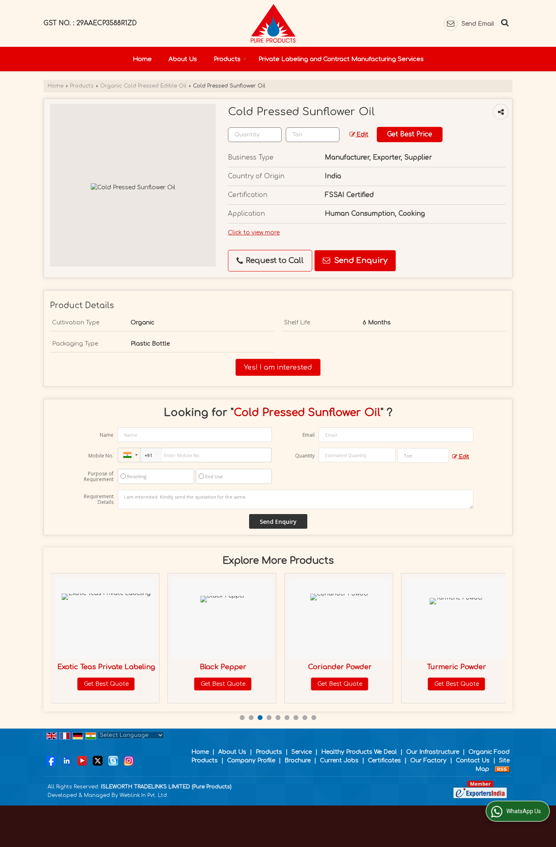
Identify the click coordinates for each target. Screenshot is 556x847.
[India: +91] (129, 455)
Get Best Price (409, 134)
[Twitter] (98, 760)
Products (227, 59)
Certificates (384, 760)
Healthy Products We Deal (359, 752)
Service (301, 752)
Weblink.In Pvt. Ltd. (144, 795)
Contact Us (473, 760)
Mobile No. (101, 455)
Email (308, 434)
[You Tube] (82, 760)
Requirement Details (99, 499)
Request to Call (274, 260)
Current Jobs (339, 760)
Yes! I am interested (278, 367)
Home (142, 59)
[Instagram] (129, 760)
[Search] (504, 22)
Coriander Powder (340, 667)
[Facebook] (51, 760)
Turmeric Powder (456, 667)
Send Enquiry (359, 260)
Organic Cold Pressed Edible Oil (143, 86)
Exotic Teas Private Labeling (106, 667)
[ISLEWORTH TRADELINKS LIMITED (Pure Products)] (273, 23)
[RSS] (502, 769)
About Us (183, 59)
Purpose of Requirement (99, 476)
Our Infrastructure (432, 752)
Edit (361, 134)
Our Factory (428, 760)
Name (107, 434)
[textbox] (312, 134)
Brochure (298, 760)
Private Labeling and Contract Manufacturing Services (341, 59)
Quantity (305, 455)
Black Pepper (223, 667)
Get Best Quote (106, 684)
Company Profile (251, 760)
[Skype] (113, 760)
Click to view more (254, 233)
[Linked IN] (67, 760)
